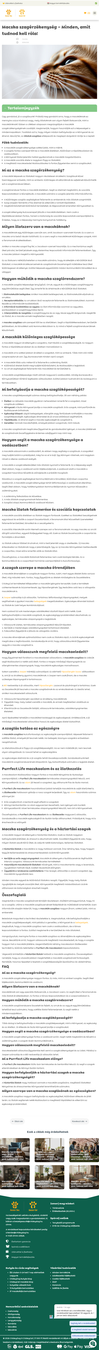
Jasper (7, 597)
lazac (78, 671)
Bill (5, 685)
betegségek (40, 601)
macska (25, 39)
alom (27, 782)
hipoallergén (68, 671)
